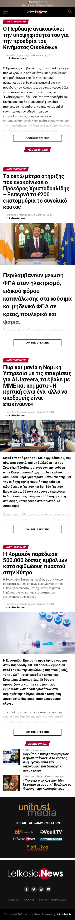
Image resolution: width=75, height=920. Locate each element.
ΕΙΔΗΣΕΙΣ (14, 899)
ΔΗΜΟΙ (43, 899)
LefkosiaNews (17, 218)
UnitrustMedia (63, 914)
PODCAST (29, 899)
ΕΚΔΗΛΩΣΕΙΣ (58, 899)
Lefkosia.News (17, 58)
